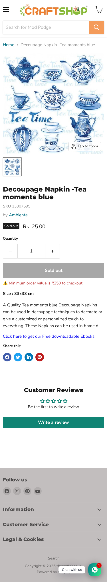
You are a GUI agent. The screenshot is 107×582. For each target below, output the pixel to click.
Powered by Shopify (53, 572)
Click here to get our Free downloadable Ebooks (48, 336)
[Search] (96, 27)
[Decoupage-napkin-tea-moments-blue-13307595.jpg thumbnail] (12, 167)
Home (8, 44)
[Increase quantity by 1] (52, 251)
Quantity (10, 239)
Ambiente (18, 215)
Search (53, 558)
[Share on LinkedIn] (29, 357)
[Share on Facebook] (7, 357)
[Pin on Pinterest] (39, 357)
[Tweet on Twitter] (18, 357)
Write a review (53, 422)
